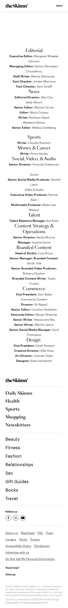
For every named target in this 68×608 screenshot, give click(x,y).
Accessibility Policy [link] (18, 546)
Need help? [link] (12, 567)
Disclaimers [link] (42, 546)
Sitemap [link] (10, 574)
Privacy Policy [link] (12, 602)
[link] (16, 6)
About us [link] (11, 533)
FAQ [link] (40, 533)
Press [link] (49, 533)
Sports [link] (12, 409)
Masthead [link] (27, 533)
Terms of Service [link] (32, 602)
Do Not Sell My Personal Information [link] (30, 559)
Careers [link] (10, 539)
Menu (59, 5)
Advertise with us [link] (17, 552)
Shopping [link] (15, 417)
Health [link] (12, 401)
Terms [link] (23, 539)
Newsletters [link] (17, 425)
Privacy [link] (35, 539)
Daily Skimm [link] (18, 393)
